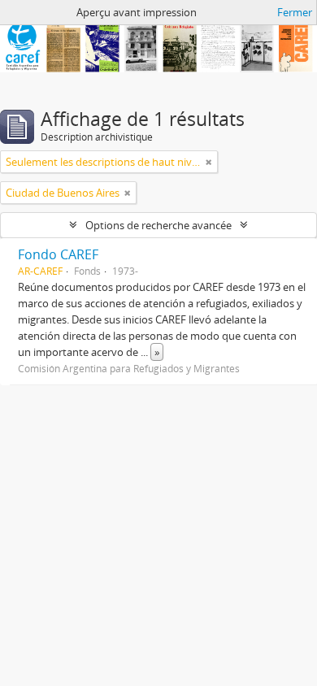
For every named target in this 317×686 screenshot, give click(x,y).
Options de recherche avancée (158, 225)
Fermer (294, 12)
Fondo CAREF (58, 254)
